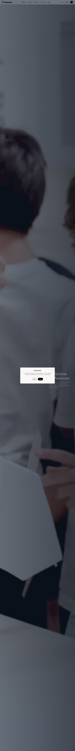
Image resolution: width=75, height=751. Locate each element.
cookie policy (47, 374)
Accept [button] (40, 379)
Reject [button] (34, 379)
